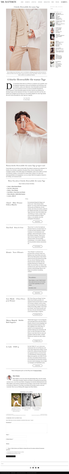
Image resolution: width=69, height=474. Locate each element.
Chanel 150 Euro (37, 221)
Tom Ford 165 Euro (37, 246)
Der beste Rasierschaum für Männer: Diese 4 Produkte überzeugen (26, 408)
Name (7, 434)
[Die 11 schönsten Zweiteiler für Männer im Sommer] (52, 57)
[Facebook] (64, 2)
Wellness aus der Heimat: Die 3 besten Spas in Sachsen (39, 414)
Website (7, 443)
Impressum (13, 472)
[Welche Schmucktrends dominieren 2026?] (52, 37)
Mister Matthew (6, 472)
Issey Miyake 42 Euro (37, 314)
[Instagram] (61, 2)
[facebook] (33, 467)
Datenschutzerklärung (31, 472)
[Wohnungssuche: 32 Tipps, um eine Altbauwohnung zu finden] (52, 24)
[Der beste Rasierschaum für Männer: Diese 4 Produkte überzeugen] (27, 400)
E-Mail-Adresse (9, 439)
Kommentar (9, 422)
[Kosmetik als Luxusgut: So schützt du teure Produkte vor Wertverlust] (37, 400)
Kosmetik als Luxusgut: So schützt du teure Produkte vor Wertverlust (36, 408)
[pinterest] (35, 467)
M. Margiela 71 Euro (37, 340)
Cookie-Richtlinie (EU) (21, 472)
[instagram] (30, 467)
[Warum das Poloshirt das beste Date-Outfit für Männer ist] (52, 30)
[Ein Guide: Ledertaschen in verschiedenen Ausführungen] (52, 51)
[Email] (38, 467)
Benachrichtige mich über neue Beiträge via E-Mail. (13, 453)
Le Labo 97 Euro (37, 365)
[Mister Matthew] (9, 2)
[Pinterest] (63, 2)
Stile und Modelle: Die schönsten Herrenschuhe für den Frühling (16, 414)
